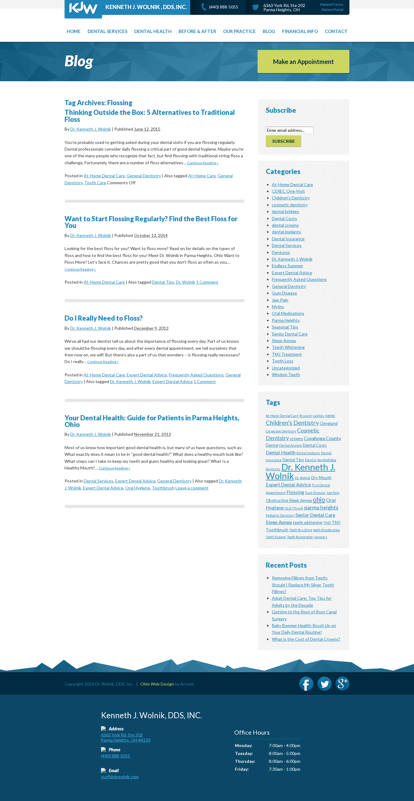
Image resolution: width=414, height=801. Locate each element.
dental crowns (285, 225)
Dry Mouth (321, 477)
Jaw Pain (280, 299)
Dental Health (153, 31)
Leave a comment (192, 487)
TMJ (336, 522)
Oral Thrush (294, 508)
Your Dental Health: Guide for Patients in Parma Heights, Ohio (152, 421)
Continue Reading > (203, 163)
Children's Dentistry (291, 197)
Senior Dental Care (290, 333)
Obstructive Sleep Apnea (289, 500)
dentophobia (326, 460)
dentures (273, 469)
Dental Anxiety (290, 445)
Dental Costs (284, 218)
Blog (269, 31)
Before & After (197, 31)
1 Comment (207, 282)
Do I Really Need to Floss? (104, 318)
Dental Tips (163, 282)
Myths (278, 306)
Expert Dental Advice (147, 374)
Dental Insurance (288, 238)
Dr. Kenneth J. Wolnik (90, 129)
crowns (296, 438)
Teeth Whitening (288, 347)
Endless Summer (287, 265)
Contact (336, 31)
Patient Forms (331, 4)
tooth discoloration (326, 530)
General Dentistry (144, 175)
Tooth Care (95, 182)
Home (74, 31)
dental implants (286, 231)
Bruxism (305, 416)
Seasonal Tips (285, 326)
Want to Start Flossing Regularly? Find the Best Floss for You (151, 222)
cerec (330, 415)
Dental (272, 445)
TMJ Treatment (287, 354)
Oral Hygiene (137, 487)
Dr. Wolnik (185, 282)
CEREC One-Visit (288, 191)
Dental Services (98, 480)
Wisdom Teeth (286, 374)
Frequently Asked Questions (196, 374)
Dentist (310, 460)
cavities (318, 416)
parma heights (321, 507)
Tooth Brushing (300, 530)
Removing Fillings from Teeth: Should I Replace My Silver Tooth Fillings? (303, 584)
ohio (319, 499)
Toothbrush (163, 487)
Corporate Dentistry (281, 431)
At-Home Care (202, 175)
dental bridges (285, 211)
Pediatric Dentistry (280, 515)
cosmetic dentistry (290, 204)
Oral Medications (288, 313)
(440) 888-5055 (223, 6)
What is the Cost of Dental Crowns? (306, 639)
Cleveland (329, 423)
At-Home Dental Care (104, 175)
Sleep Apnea (284, 340)
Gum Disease (284, 292)
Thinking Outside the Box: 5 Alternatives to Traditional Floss (150, 115)
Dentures (281, 252)
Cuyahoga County (322, 438)
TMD (327, 523)
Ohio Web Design (157, 683)
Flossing (295, 492)
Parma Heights (286, 320)
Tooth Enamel (276, 537)
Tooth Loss (282, 360)
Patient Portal (332, 9)
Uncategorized (286, 367)
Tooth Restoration (300, 537)
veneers (320, 537)
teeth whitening (307, 522)
